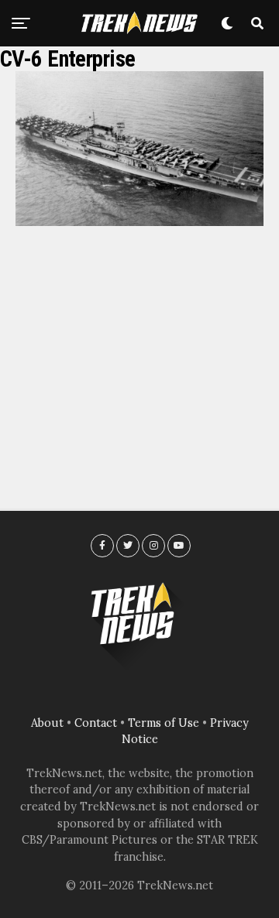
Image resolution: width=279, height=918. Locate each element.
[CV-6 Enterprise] (140, 221)
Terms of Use (163, 723)
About (47, 723)
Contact (95, 723)
